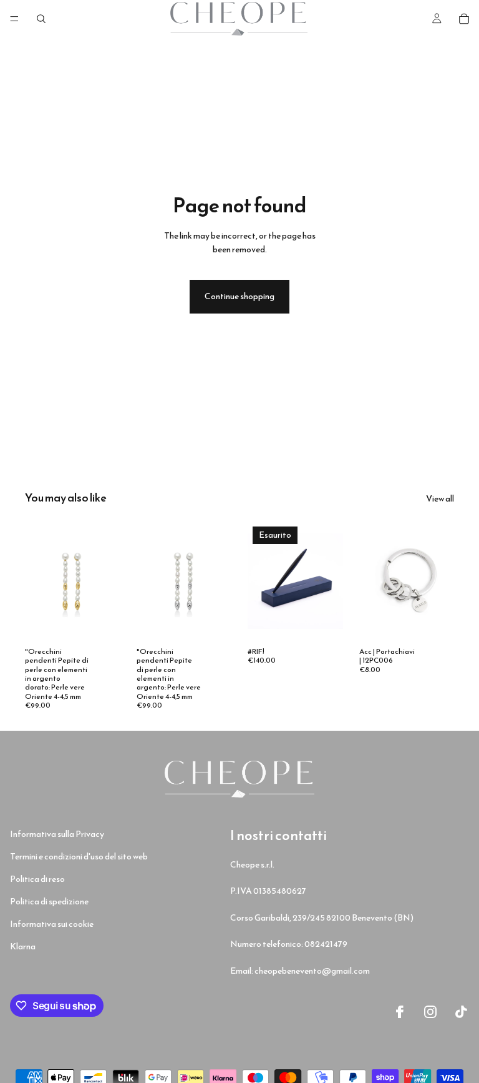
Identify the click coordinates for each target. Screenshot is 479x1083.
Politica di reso (37, 879)
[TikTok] (461, 1011)
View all (440, 498)
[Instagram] (430, 1011)
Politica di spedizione (49, 901)
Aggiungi (111, 621)
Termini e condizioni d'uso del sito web (79, 856)
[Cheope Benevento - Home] (239, 779)
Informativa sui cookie (52, 924)
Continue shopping (239, 296)
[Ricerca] (41, 18)
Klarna (23, 946)
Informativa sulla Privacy (57, 834)
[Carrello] (464, 18)
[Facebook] (399, 1011)
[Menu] (14, 18)
